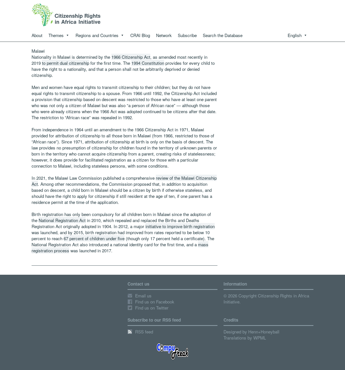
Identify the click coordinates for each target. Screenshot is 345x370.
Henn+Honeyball (263, 331)
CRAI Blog (140, 35)
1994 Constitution (147, 63)
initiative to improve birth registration (180, 226)
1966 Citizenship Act (130, 57)
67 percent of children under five (94, 238)
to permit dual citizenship (65, 63)
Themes (56, 35)
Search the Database (222, 35)
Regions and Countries (97, 35)
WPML (259, 337)
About (37, 35)
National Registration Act (62, 220)
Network (164, 35)
